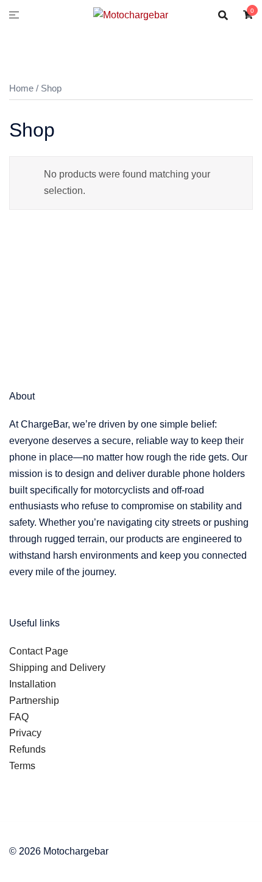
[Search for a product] (223, 15)
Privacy (25, 733)
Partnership (34, 700)
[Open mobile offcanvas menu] (14, 15)
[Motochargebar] (130, 14)
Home (21, 88)
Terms (22, 766)
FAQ (19, 717)
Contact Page (38, 651)
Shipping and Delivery (57, 667)
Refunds (27, 749)
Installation (32, 684)
